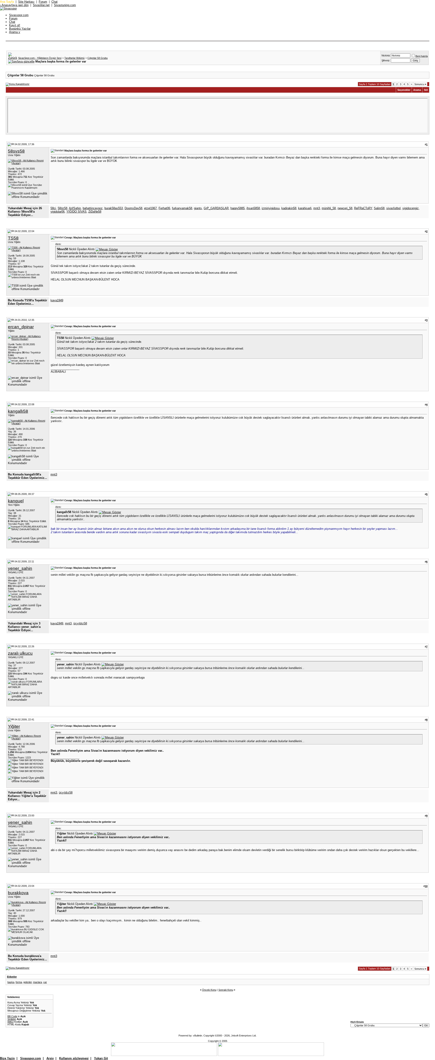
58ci (53, 208)
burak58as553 (113, 208)
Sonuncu (420, 84)
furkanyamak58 (182, 208)
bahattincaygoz (93, 208)
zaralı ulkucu (20, 653)
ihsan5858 (253, 208)
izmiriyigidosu (271, 208)
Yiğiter (14, 726)
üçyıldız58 (80, 623)
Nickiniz (386, 55)
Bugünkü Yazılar (20, 28)
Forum (43, 1)
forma (19, 982)
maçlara (37, 982)
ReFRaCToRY (363, 208)
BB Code (12, 1016)
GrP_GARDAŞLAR (216, 208)
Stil (426, 90)
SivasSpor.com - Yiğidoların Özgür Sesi (39, 58)
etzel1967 (150, 208)
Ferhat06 (164, 208)
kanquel (16, 501)
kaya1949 (57, 300)
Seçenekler (403, 90)
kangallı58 (18, 411)
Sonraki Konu (225, 989)
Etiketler (12, 976)
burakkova (18, 892)
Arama (14, 32)
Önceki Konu (209, 989)
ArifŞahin (75, 208)
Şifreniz (386, 60)
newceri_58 (345, 208)
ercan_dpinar (21, 326)
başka (10, 982)
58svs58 (16, 151)
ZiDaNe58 (94, 211)
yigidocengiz (410, 208)
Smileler (11, 1019)
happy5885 (237, 208)
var (45, 982)
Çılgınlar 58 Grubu (97, 58)
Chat (54, 1)
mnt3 (316, 208)
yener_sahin (20, 568)
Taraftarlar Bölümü (74, 58)
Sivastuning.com (65, 5)
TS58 (13, 238)
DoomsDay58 (133, 208)
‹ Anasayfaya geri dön (14, 5)
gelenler (27, 982)
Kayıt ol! (14, 25)
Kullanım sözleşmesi (74, 1058)
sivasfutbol (393, 208)
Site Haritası (26, 1)
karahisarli (305, 208)
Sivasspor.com (19, 15)
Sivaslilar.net (41, 5)
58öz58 (62, 208)
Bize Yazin (7, 1058)
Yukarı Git (101, 1058)
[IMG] (10, 1021)
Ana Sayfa (7, 1)
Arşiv (50, 1058)
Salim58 (379, 208)
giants (198, 208)
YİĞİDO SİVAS (76, 211)
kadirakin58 (288, 208)
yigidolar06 (58, 211)
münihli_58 (329, 208)
